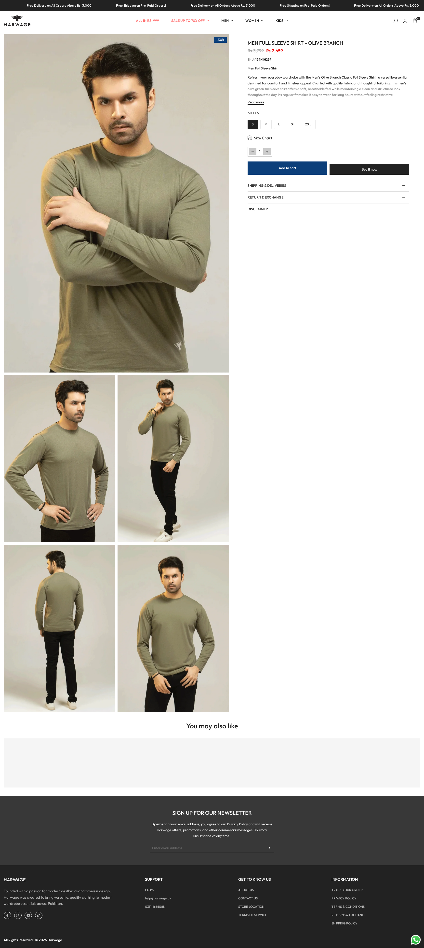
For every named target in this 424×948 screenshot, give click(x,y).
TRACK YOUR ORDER (347, 890)
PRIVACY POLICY (344, 898)
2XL (308, 124)
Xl (292, 124)
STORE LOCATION (251, 906)
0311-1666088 (155, 906)
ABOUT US (246, 890)
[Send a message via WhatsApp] (416, 940)
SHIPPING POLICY (344, 923)
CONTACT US (248, 898)
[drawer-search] (395, 21)
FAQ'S (149, 890)
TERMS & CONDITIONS (348, 906)
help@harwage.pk (158, 898)
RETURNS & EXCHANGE (348, 915)
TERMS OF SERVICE (252, 915)
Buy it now (369, 169)
